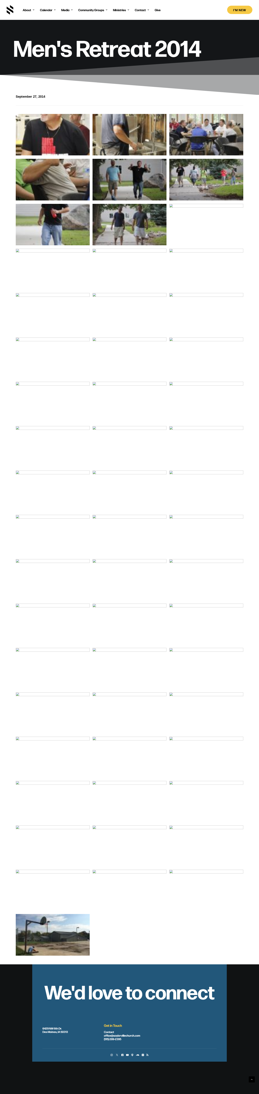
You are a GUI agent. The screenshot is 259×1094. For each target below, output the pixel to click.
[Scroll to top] (252, 1079)
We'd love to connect (129, 991)
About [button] (27, 10)
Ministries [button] (119, 10)
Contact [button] (140, 10)
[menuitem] (28, 10)
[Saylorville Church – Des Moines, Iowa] (10, 10)
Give (158, 10)
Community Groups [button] (91, 10)
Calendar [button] (46, 10)
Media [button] (65, 10)
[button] (112, 1055)
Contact (109, 1032)
